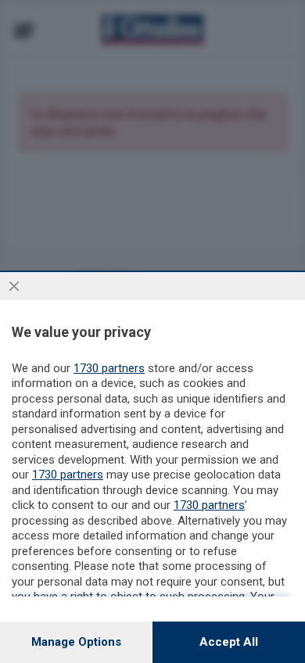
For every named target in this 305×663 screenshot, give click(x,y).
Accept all (228, 642)
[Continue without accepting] (14, 286)
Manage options (76, 642)
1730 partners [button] (109, 368)
